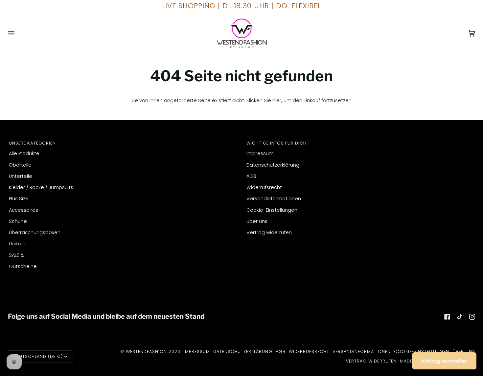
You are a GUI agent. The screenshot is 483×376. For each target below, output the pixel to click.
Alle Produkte (24, 153)
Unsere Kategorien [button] (32, 143)
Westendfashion (146, 351)
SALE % (16, 255)
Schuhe (18, 221)
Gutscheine (23, 266)
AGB (251, 176)
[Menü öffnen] (18, 33)
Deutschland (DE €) (38, 356)
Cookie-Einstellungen (271, 210)
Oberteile (20, 165)
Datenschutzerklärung (272, 165)
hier (276, 100)
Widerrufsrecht (264, 187)
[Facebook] (447, 317)
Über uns (256, 221)
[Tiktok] (460, 317)
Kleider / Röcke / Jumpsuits (41, 187)
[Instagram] (472, 317)
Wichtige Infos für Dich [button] (276, 143)
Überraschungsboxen (34, 232)
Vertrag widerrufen (269, 232)
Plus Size (19, 198)
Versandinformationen (273, 198)
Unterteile (20, 176)
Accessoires (23, 210)
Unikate (18, 243)
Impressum (260, 153)
